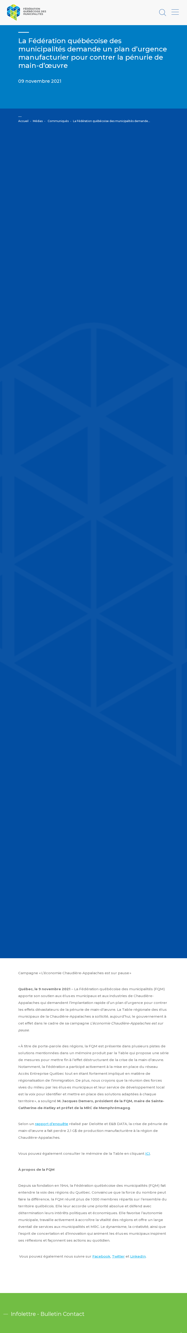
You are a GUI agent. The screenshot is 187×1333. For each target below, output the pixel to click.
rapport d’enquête (51, 1124)
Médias (38, 121)
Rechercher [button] (163, 12)
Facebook (101, 1256)
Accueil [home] (23, 121)
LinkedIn (138, 1256)
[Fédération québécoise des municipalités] (26, 12)
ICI (147, 1153)
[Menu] (175, 12)
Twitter (118, 1256)
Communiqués (58, 121)
